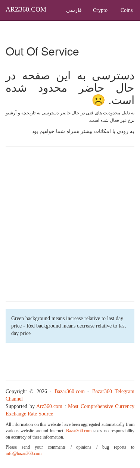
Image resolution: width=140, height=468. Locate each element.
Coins (127, 10)
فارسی (74, 10)
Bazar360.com (70, 391)
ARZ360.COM (26, 9)
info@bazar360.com (23, 453)
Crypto (100, 10)
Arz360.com (49, 406)
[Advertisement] (70, 224)
